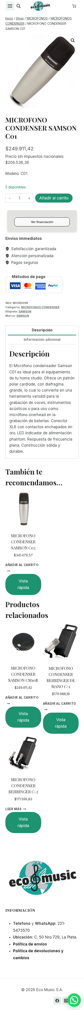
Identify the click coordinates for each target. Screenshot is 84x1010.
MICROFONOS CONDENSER (40, 307)
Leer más (13, 809)
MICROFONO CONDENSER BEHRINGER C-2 (23, 785)
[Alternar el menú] (10, 6)
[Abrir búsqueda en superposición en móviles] (18, 6)
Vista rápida (23, 584)
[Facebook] (57, 1000)
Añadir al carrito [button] (22, 565)
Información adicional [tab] (42, 339)
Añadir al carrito (54, 198)
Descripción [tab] (42, 330)
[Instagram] (66, 1000)
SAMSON (25, 311)
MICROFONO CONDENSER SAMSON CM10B (23, 674)
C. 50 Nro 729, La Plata (55, 937)
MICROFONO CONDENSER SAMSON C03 (23, 542)
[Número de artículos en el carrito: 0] (74, 6)
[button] (73, 40)
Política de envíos (30, 944)
